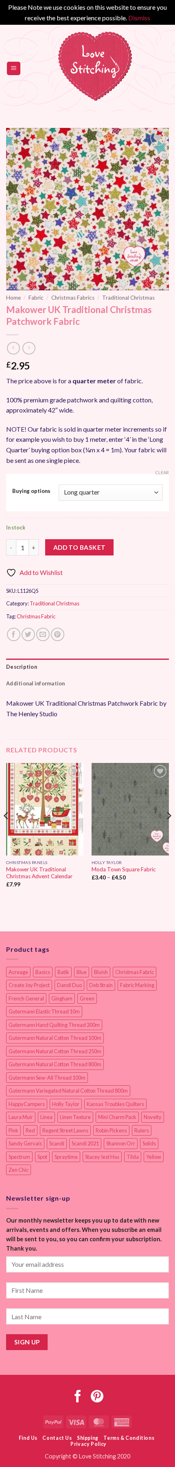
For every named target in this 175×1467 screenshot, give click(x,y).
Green (87, 998)
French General (26, 998)
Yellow (153, 1157)
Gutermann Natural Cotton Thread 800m (55, 1064)
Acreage (18, 972)
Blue (82, 972)
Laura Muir (21, 1117)
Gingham (61, 998)
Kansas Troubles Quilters (115, 1104)
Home (13, 297)
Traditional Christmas (128, 297)
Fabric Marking (137, 985)
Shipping (87, 1438)
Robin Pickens (111, 1130)
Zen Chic (18, 1170)
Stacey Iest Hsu (102, 1157)
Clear (162, 472)
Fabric (36, 297)
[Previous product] (28, 348)
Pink (13, 1130)
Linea (46, 1117)
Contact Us (57, 1438)
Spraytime (66, 1157)
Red (30, 1130)
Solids (149, 1143)
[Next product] (13, 348)
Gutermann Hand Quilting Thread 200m (54, 1025)
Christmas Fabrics (72, 297)
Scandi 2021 (85, 1143)
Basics (42, 972)
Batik (63, 972)
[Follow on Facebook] (78, 1397)
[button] (13, 68)
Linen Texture (75, 1117)
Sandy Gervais (25, 1143)
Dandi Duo (69, 985)
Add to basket (79, 547)
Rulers (141, 1130)
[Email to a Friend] (43, 634)
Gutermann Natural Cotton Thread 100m (55, 1038)
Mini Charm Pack (117, 1117)
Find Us (28, 1438)
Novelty (153, 1117)
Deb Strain (101, 985)
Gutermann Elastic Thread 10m (44, 1011)
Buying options (31, 491)
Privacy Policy (88, 1444)
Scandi (56, 1143)
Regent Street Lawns (65, 1130)
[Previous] (6, 832)
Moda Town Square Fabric (124, 869)
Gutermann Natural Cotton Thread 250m (55, 1051)
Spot (42, 1157)
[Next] (168, 832)
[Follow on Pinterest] (97, 1397)
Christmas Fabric (36, 616)
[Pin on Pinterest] (57, 634)
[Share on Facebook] (13, 634)
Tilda (133, 1157)
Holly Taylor (65, 1104)
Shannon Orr (120, 1143)
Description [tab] (21, 666)
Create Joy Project (29, 985)
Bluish (101, 972)
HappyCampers (27, 1104)
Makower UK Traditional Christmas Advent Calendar (39, 873)
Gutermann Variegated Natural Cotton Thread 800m (68, 1090)
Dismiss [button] (139, 18)
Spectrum (19, 1157)
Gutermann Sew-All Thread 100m (47, 1077)
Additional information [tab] (35, 683)
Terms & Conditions (128, 1438)
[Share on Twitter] (28, 634)
